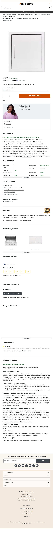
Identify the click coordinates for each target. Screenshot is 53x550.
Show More (26, 156)
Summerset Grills (7, 20)
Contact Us (26, 516)
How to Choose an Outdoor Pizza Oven (14, 190)
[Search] (49, 8)
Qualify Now (22, 80)
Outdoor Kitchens (11, 14)
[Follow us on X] (19, 465)
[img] (26, 50)
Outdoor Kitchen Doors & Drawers (42, 14)
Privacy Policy (26, 505)
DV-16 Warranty (9, 201)
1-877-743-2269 (26, 1)
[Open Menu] (3, 4)
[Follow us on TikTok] (33, 465)
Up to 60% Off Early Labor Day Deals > (26, 12)
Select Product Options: (9, 88)
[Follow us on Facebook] (15, 465)
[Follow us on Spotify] (37, 465)
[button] (26, 472)
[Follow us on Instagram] (26, 465)
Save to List (7, 101)
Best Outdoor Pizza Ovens (10, 194)
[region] (26, 50)
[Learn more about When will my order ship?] (33, 84)
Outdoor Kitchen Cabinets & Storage (24, 14)
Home (4, 14)
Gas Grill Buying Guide (9, 192)
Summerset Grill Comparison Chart (13, 188)
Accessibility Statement (26, 508)
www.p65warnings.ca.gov (24, 351)
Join (42, 460)
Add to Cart (35, 96)
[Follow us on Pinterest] (30, 465)
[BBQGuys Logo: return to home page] (26, 4)
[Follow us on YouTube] (23, 465)
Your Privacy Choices (25, 511)
